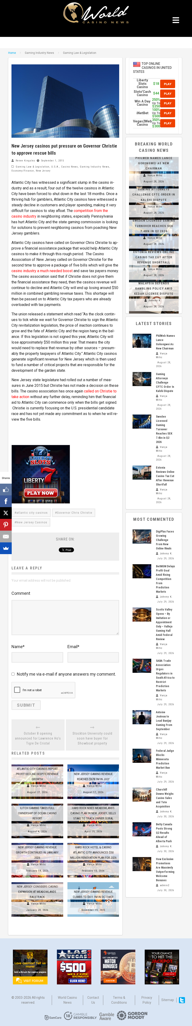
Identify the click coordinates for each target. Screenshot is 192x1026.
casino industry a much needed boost (42, 271)
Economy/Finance (22, 170)
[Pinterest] (6, 525)
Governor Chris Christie (74, 512)
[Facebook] (6, 501)
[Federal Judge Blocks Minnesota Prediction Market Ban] (142, 756)
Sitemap (167, 1000)
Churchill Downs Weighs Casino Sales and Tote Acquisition (165, 798)
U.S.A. (55, 166)
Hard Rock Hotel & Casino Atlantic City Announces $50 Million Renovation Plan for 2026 (93, 852)
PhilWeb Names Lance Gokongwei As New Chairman (153, 163)
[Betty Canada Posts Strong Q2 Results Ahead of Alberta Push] (142, 829)
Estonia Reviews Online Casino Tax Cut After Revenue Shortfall (153, 257)
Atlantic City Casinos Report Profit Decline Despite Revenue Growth (37, 774)
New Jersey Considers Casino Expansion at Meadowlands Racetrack (37, 892)
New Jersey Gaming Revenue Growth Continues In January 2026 (37, 852)
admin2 (164, 885)
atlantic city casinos (32, 512)
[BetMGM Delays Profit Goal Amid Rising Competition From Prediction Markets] (142, 571)
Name (18, 646)
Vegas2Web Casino (142, 123)
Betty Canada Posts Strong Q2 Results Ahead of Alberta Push (164, 833)
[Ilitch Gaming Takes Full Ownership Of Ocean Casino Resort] (37, 804)
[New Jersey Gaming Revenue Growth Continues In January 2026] (37, 843)
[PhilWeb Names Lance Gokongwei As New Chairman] (142, 341)
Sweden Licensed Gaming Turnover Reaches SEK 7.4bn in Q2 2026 (154, 226)
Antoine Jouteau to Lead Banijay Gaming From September (164, 721)
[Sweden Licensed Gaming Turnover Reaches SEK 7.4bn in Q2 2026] (142, 422)
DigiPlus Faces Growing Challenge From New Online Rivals (165, 540)
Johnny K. (155, 300)
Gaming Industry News (94, 166)
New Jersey (43, 170)
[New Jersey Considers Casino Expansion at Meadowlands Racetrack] (37, 882)
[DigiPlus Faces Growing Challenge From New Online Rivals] (142, 536)
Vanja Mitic (38, 785)
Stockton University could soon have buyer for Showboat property (92, 738)
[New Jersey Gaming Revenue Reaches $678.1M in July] (93, 764)
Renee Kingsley (25, 160)
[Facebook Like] (6, 489)
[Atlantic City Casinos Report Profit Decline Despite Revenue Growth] (37, 764)
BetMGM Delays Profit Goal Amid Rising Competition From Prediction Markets (165, 579)
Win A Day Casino (142, 103)
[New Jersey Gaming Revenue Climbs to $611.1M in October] (93, 882)
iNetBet (142, 113)
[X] (6, 513)
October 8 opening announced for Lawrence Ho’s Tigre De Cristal (38, 738)
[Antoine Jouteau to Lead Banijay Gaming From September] (142, 717)
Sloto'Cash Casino (142, 93)
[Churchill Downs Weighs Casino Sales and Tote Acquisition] (142, 794)
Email (73, 646)
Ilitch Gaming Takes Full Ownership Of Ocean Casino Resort (37, 813)
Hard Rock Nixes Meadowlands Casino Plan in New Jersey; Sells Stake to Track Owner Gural (93, 813)
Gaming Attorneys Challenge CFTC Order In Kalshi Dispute (153, 194)
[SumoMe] (6, 548)
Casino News (69, 166)
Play (167, 84)
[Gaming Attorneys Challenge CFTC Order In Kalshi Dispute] (142, 379)
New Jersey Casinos (31, 522)
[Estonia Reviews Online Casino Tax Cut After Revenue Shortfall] (142, 473)
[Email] (6, 536)
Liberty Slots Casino (142, 83)
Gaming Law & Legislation (32, 166)
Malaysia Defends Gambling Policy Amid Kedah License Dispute (153, 288)
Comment (20, 593)
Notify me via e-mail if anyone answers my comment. (66, 674)
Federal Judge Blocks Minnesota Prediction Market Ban (165, 759)
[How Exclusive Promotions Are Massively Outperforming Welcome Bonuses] (142, 864)
